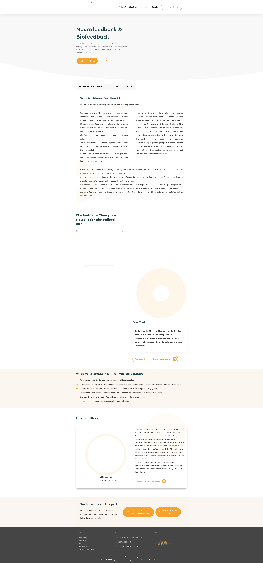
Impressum (145, 557)
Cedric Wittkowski (155, 560)
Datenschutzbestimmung (125, 557)
